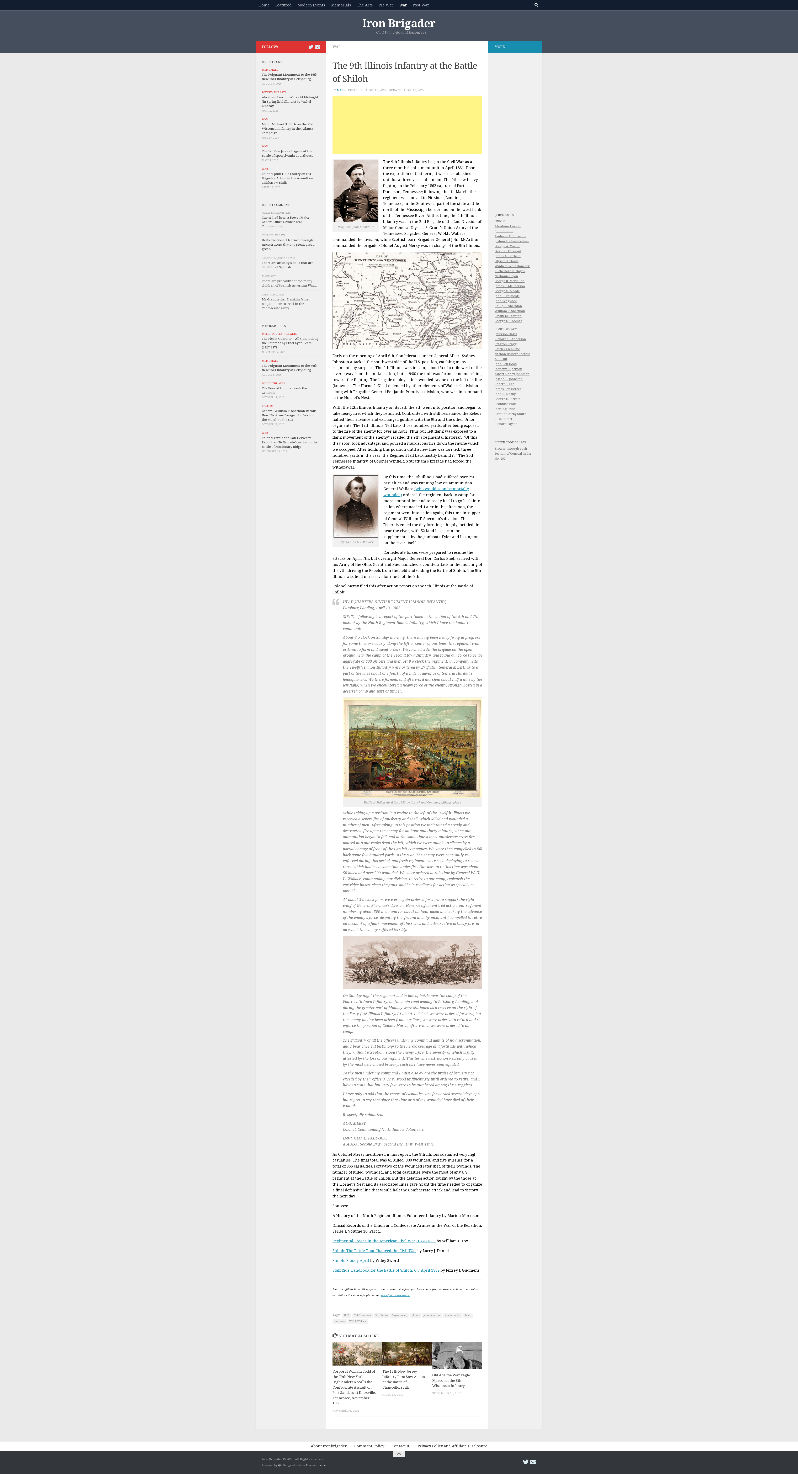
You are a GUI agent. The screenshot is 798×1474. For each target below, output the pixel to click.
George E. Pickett (507, 399)
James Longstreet (508, 389)
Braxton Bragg (506, 344)
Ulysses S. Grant (506, 261)
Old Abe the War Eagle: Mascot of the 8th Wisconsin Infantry (451, 1380)
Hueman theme (316, 1465)
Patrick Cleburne (507, 349)
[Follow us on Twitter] (310, 46)
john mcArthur (432, 1315)
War (403, 5)
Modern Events (311, 5)
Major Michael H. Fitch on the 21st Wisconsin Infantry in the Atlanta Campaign (288, 128)
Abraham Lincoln (508, 226)
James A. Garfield (508, 256)
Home (264, 5)
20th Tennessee (362, 1315)
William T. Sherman (510, 311)
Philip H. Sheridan (508, 306)
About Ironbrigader (329, 1446)
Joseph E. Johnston (509, 379)
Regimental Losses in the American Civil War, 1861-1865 (384, 1241)
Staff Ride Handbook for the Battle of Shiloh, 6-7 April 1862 (386, 1270)
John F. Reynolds (507, 296)
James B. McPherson (510, 286)
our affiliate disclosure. (395, 1295)
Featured (283, 5)
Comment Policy (369, 1446)
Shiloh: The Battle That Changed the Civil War (374, 1251)
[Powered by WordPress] (279, 1465)
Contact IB (401, 1446)
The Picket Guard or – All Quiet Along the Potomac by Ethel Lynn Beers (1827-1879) (290, 343)
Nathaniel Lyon (506, 276)
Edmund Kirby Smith (510, 414)
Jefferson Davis (506, 334)
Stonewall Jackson (508, 369)
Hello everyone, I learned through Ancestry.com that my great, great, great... (288, 244)
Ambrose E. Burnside (510, 236)
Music (266, 333)
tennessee (339, 1321)
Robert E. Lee (504, 384)
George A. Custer (507, 246)
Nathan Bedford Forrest (512, 354)
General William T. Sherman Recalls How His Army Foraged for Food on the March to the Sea (289, 415)
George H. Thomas (508, 321)
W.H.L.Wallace (357, 1321)
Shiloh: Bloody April (350, 1260)
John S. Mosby (505, 394)
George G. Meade (507, 291)
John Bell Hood (506, 364)
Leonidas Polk (505, 404)
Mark (341, 90)
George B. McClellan (510, 281)
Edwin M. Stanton (508, 316)
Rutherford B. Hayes (510, 271)
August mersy (400, 1315)
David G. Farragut (508, 251)
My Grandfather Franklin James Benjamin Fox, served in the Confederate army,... (286, 304)
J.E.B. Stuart (503, 419)
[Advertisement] (407, 125)
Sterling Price (505, 409)
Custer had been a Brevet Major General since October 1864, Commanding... (286, 222)
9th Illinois (381, 1315)
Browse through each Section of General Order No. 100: (513, 453)
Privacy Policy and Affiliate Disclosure (452, 1446)
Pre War (386, 5)
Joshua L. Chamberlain (512, 241)
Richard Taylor (506, 424)
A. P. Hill (501, 359)
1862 (347, 1315)
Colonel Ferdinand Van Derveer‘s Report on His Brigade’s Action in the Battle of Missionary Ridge (290, 442)
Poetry (267, 92)
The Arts (365, 5)
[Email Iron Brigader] (317, 46)
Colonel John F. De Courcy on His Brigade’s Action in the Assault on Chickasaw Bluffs (287, 178)
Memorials (341, 5)
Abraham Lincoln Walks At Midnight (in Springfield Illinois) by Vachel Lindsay (290, 101)
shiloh (467, 1315)
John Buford (504, 231)
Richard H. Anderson (510, 339)
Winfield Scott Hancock (512, 266)
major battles (452, 1315)
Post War (421, 5)
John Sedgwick (506, 301)
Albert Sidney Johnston (512, 374)
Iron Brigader (399, 23)
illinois (416, 1315)
